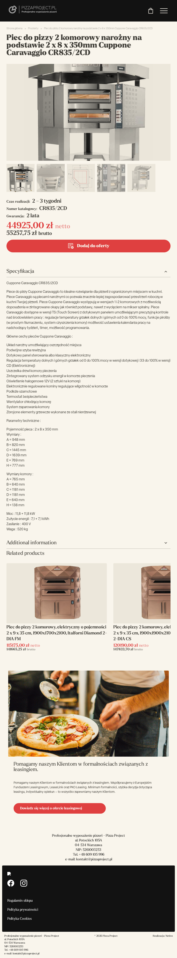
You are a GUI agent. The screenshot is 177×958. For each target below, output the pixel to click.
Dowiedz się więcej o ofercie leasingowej (51, 808)
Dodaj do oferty (93, 246)
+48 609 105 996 (91, 854)
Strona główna (14, 28)
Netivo (169, 936)
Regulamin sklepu (20, 900)
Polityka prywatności (22, 910)
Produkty (33, 28)
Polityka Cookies (19, 919)
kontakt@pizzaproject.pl (94, 859)
